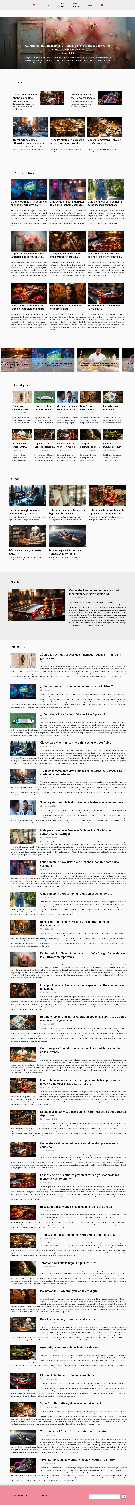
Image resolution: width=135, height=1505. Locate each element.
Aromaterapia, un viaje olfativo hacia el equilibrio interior (83, 97)
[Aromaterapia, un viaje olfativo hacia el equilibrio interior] (110, 98)
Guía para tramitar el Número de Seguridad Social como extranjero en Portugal (67, 513)
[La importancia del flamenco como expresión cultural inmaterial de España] (67, 241)
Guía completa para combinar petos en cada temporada (105, 203)
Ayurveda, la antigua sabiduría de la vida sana (112, 446)
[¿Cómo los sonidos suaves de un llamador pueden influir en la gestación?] (22, 397)
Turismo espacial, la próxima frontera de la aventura (74, 1431)
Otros (90, 5)
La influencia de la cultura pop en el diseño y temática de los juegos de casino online (105, 256)
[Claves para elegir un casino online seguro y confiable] (27, 495)
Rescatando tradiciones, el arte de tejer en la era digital (28, 307)
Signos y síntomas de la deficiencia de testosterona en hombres (81, 802)
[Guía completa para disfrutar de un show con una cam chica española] (67, 189)
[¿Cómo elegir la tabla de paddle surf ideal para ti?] (44, 397)
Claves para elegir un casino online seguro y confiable (75, 742)
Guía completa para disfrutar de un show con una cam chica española (67, 204)
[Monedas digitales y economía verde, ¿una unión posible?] (67, 126)
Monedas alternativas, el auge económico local (70, 1403)
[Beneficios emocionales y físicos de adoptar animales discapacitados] (90, 397)
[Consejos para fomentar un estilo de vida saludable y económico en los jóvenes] (22, 434)
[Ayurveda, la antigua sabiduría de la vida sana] (113, 434)
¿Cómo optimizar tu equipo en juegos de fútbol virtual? (29, 203)
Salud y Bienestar (76, 5)
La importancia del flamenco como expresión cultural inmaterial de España (66, 256)
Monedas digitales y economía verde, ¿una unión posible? (77, 1234)
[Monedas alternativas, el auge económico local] (104, 126)
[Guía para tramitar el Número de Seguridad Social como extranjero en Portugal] (67, 495)
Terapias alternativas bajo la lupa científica (89, 446)
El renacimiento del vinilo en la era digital (67, 1375)
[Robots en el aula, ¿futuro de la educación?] (27, 535)
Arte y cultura (61, 5)
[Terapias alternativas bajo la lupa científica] (90, 434)
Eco (48, 5)
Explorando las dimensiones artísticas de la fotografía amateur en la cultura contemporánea (27, 258)
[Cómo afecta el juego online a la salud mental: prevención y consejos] (52, 98)
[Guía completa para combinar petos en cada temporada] (106, 189)
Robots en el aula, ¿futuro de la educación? (68, 1319)
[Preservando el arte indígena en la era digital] (67, 293)
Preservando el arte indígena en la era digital (66, 307)
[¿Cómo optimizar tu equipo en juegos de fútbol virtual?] (29, 189)
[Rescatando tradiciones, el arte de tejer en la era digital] (29, 293)
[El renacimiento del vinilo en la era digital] (106, 293)
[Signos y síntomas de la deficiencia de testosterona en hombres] (67, 397)
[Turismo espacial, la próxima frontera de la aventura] (67, 535)
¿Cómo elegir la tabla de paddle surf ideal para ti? (44, 409)
